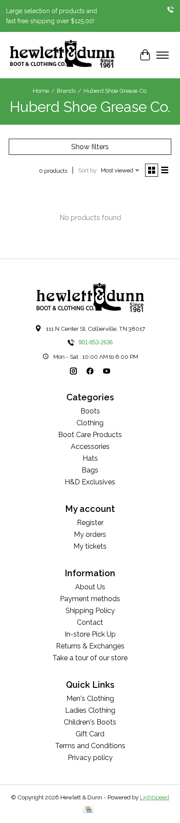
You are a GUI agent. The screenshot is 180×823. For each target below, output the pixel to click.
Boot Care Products (90, 435)
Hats (90, 458)
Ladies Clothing (90, 710)
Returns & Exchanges (90, 646)
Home (41, 90)
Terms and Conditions (90, 746)
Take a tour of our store (90, 658)
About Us (90, 587)
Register (90, 522)
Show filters (90, 147)
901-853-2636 (96, 342)
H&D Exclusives (90, 482)
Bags (90, 470)
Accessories (90, 446)
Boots (90, 411)
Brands (66, 90)
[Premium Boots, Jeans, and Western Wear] (62, 55)
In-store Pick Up (90, 634)
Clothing (90, 423)
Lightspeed (154, 797)
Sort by (87, 170)
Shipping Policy (90, 610)
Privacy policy (90, 757)
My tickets (90, 546)
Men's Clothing (90, 698)
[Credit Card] (88, 810)
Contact (90, 622)
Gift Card (90, 734)
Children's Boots (90, 722)
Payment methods (90, 599)
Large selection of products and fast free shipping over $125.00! (51, 15)
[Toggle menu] (162, 55)
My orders (90, 534)
